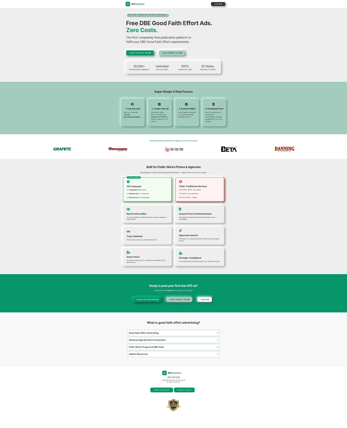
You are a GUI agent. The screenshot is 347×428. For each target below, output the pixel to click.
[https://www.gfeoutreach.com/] (167, 4)
